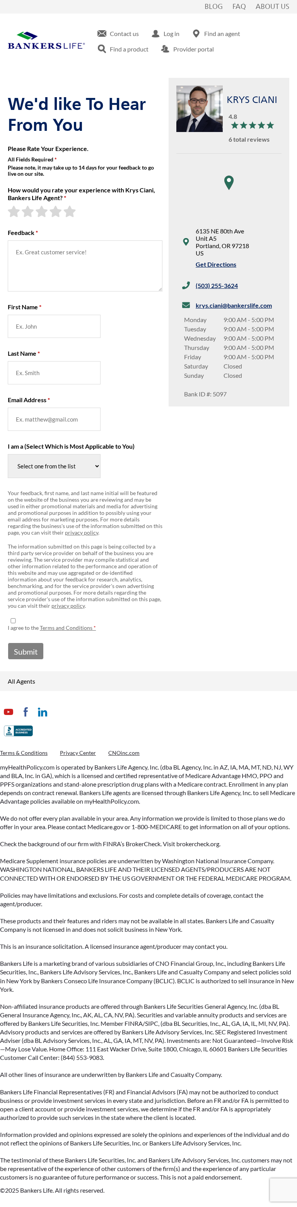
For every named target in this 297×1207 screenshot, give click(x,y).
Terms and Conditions (66, 627)
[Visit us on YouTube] (8, 718)
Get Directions (216, 264)
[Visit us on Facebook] (25, 718)
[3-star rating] (43, 211)
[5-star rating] (70, 211)
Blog (214, 6)
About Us (272, 6)
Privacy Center (78, 752)
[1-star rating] (15, 211)
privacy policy (81, 532)
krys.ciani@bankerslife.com (234, 305)
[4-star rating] (56, 211)
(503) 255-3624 (217, 285)
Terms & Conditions (24, 752)
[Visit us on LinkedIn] (42, 718)
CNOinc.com (124, 752)
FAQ (239, 6)
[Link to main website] (46, 41)
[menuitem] (118, 33)
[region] (229, 190)
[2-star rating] (29, 211)
